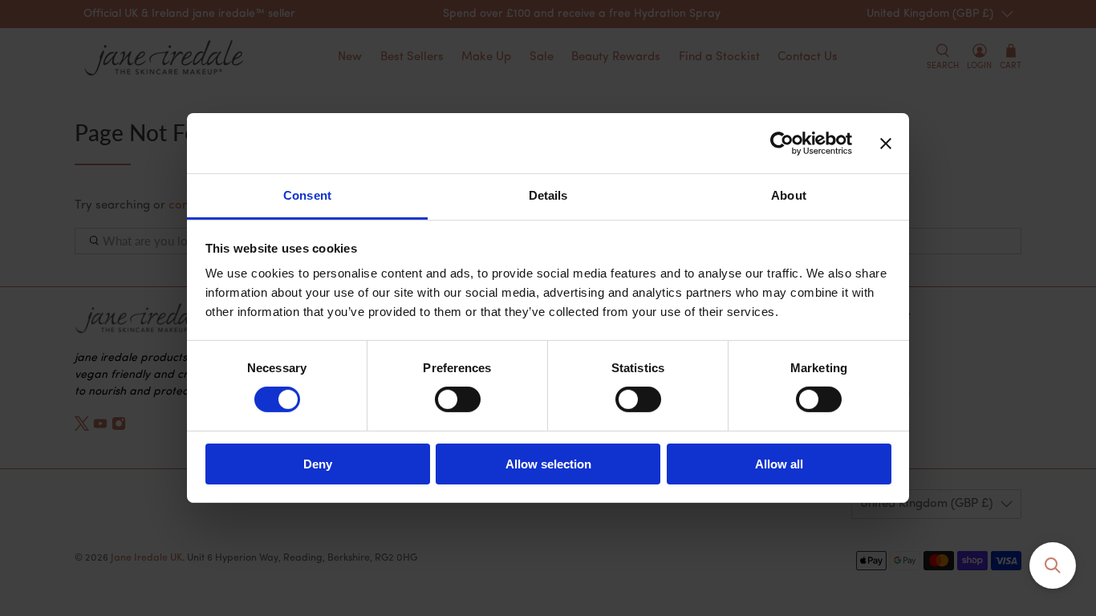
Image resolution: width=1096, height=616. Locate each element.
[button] (1052, 565)
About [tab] (788, 195)
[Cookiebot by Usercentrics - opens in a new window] (782, 143)
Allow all (779, 464)
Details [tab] (548, 195)
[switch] (458, 399)
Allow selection (548, 464)
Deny (317, 464)
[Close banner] (885, 142)
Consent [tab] (307, 195)
